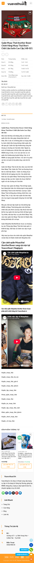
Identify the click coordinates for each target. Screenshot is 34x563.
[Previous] (1, 452)
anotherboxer (21, 90)
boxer (12, 92)
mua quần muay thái (20, 92)
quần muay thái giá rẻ (21, 94)
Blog (4, 511)
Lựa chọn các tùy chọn (8, 466)
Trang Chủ (6, 504)
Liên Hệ (5, 514)
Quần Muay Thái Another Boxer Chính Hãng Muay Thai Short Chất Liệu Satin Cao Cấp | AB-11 (9, 455)
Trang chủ (4, 40)
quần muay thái (11, 94)
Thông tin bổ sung (8, 119)
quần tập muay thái (9, 98)
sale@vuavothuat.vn (22, 554)
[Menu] (3, 3)
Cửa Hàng (6, 508)
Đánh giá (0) (5, 123)
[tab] (17, 115)
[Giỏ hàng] (30, 3)
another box (14, 90)
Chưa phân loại (15, 40)
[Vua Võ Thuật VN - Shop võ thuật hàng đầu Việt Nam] (17, 3)
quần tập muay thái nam (21, 98)
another (8, 90)
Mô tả (3, 115)
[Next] (33, 452)
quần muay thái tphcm (17, 96)
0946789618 (24, 549)
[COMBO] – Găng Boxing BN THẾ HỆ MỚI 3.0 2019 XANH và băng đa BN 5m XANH (25, 456)
